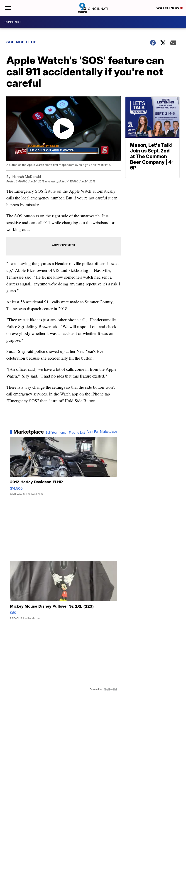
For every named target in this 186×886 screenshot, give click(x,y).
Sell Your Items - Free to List (65, 432)
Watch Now (168, 8)
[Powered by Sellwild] (110, 689)
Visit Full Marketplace (102, 431)
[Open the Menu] (7, 8)
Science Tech (21, 42)
